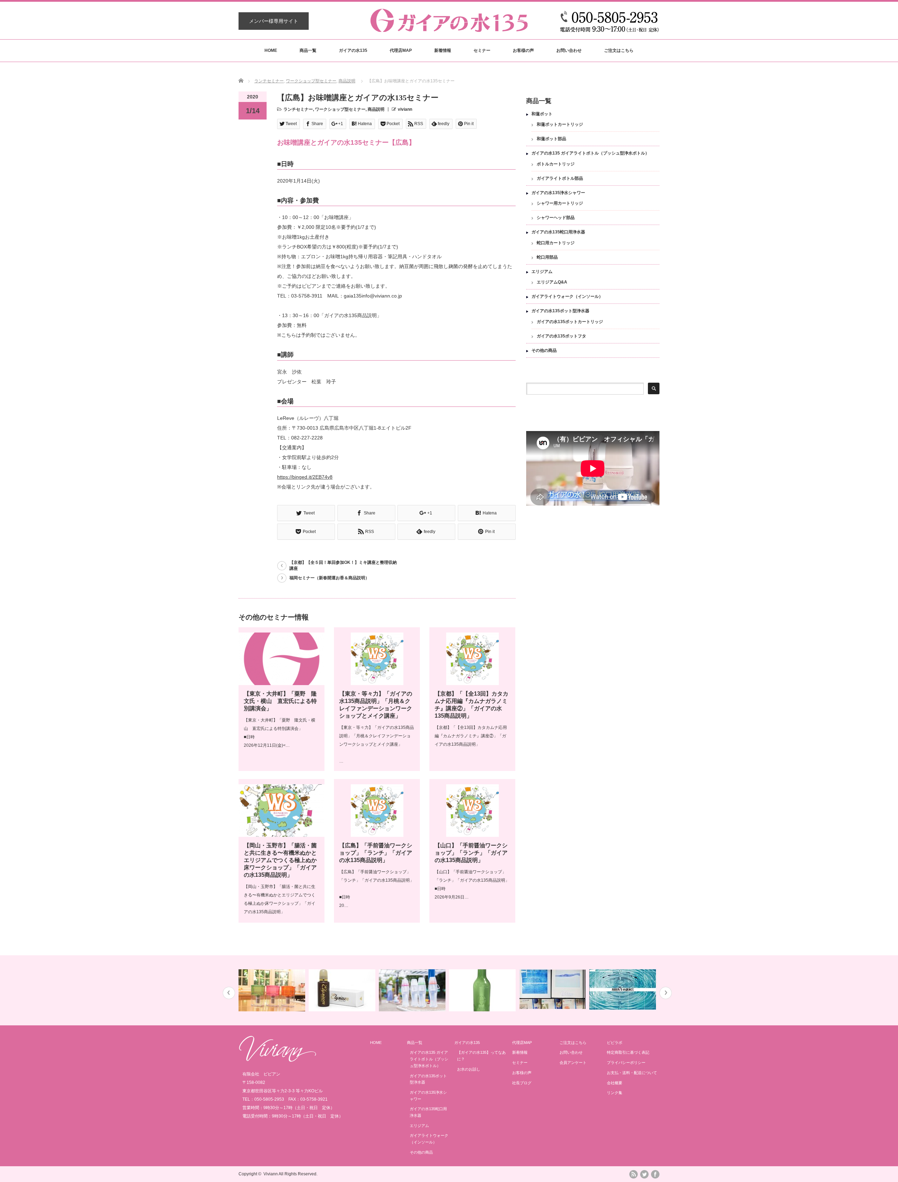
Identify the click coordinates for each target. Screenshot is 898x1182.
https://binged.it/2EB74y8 (305, 477)
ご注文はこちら (619, 50)
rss (633, 1174)
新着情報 (442, 50)
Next (665, 993)
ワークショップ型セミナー (311, 80)
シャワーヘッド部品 (556, 217)
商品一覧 (308, 50)
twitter (644, 1174)
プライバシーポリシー (626, 1062)
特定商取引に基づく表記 (628, 1052)
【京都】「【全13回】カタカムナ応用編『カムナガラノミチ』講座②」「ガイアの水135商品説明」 (471, 736)
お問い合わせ (569, 50)
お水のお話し (468, 1069)
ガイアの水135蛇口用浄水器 (558, 232)
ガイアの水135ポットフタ (561, 336)
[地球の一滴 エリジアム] (343, 990)
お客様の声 (523, 50)
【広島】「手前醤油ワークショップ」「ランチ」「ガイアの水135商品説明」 (375, 852)
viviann (405, 109)
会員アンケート (573, 1062)
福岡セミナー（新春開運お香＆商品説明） (329, 577)
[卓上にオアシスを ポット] (273, 990)
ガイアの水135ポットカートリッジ (570, 321)
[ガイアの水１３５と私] (553, 989)
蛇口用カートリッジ (556, 242)
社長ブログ (521, 1083)
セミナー (482, 50)
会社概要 (614, 1083)
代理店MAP (401, 50)
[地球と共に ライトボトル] (413, 990)
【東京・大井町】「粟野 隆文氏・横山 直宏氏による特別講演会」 (280, 701)
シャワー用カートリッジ (560, 203)
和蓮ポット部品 (551, 138)
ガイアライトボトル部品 (560, 178)
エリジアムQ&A (552, 282)
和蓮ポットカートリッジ (560, 124)
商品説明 (347, 80)
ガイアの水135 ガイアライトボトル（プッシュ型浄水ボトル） (590, 153)
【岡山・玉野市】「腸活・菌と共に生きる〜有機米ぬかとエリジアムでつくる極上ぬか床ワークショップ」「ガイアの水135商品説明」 (280, 860)
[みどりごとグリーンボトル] (483, 990)
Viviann (270, 1173)
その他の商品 (544, 350)
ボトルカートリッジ (556, 164)
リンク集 (614, 1093)
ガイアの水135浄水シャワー (558, 192)
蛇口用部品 (547, 257)
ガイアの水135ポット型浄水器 (560, 310)
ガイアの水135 (353, 50)
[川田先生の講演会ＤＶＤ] (623, 989)
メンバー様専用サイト (273, 21)
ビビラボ (614, 1042)
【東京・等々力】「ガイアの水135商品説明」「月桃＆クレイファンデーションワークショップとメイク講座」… (376, 744)
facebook (655, 1174)
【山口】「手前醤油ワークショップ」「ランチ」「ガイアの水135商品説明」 (471, 852)
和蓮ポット (541, 113)
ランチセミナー (269, 80)
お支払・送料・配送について (632, 1073)
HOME (270, 50)
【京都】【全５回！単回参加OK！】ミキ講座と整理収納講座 (343, 565)
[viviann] (449, 28)
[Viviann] (277, 1060)
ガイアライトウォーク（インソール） (567, 296)
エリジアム (541, 271)
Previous (229, 993)
